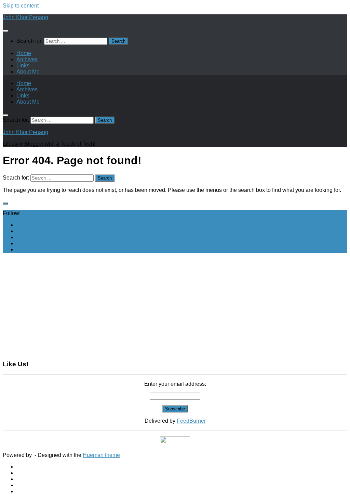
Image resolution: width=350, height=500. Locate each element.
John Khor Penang (25, 17)
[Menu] (5, 31)
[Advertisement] (175, 306)
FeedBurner (191, 421)
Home (23, 53)
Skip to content (21, 6)
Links (22, 65)
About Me (28, 72)
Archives (27, 59)
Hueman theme (101, 455)
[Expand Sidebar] (5, 203)
